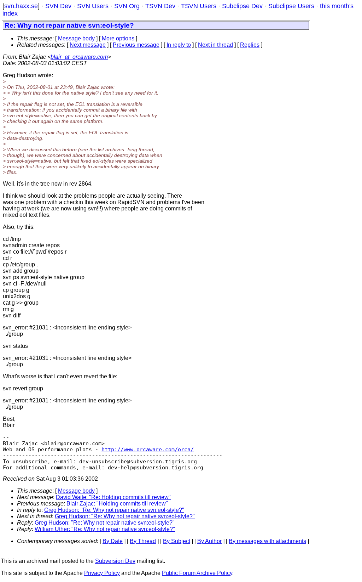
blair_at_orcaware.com (79, 57)
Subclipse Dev (242, 6)
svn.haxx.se (21, 6)
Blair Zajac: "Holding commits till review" (117, 504)
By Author (209, 541)
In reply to (179, 45)
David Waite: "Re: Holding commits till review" (113, 497)
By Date (113, 541)
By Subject (176, 541)
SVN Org (127, 6)
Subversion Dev (115, 561)
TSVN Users (198, 6)
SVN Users (93, 6)
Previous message (136, 45)
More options (118, 38)
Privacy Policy (102, 573)
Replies (249, 45)
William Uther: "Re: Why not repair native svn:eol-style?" (105, 529)
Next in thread (215, 45)
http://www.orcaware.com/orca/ (147, 449)
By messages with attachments (267, 541)
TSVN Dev (160, 6)
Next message (88, 45)
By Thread (143, 541)
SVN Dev (58, 6)
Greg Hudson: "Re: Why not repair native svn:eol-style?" (114, 510)
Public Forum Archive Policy (197, 573)
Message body (76, 38)
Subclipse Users (291, 6)
